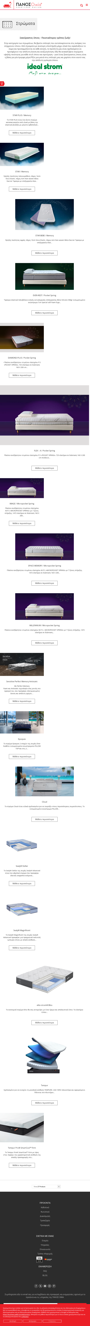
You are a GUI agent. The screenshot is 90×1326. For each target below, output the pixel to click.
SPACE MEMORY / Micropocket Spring (44, 565)
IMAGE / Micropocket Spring (22, 503)
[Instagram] (49, 1286)
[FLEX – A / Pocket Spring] (44, 415)
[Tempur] (44, 1056)
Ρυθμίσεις (52, 1321)
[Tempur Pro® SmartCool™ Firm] (22, 1127)
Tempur (44, 1085)
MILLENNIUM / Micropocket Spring (44, 625)
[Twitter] (40, 1286)
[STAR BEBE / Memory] (44, 214)
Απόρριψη (32, 1321)
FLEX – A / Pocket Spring (44, 450)
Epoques (22, 739)
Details (22, 132)
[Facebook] (36, 1286)
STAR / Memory (22, 171)
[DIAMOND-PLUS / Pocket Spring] (22, 337)
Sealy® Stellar (22, 866)
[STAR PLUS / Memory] (22, 98)
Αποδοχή (12, 1321)
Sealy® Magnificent (21, 930)
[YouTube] (45, 1286)
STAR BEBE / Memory (44, 235)
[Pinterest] (54, 1286)
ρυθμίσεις (25, 1316)
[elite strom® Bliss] (44, 979)
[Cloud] (44, 781)
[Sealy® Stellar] (22, 845)
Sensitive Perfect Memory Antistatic (22, 681)
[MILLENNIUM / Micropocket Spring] (44, 606)
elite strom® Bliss (44, 1005)
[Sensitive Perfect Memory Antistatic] (22, 664)
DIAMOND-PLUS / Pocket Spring (22, 357)
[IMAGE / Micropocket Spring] (22, 488)
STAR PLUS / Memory (22, 115)
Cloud (44, 802)
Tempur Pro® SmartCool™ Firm (22, 1148)
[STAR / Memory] (22, 154)
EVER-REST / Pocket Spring (44, 295)
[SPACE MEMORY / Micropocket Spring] (44, 546)
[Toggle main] (87, 5)
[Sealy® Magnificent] (22, 909)
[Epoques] (22, 722)
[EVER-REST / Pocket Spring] (44, 276)
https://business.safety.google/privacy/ (16, 1314)
